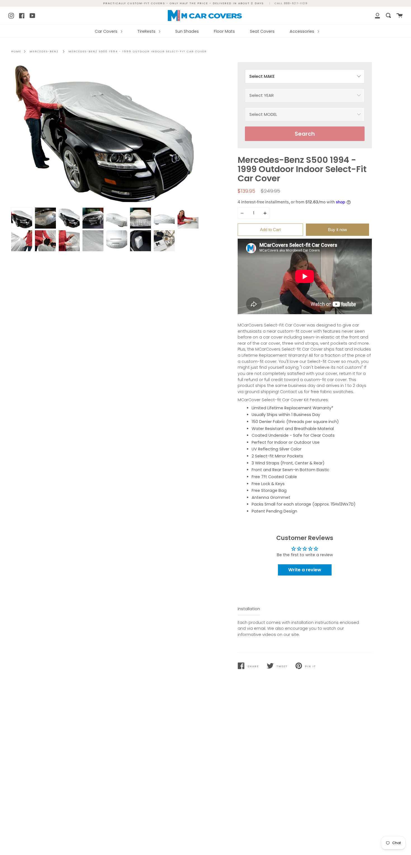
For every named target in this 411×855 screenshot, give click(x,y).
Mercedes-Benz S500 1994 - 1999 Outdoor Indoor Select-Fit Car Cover (137, 51)
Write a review (304, 570)
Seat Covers (262, 31)
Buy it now (337, 229)
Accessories (302, 31)
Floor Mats (224, 31)
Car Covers (107, 31)
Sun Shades (187, 31)
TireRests (147, 31)
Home (16, 51)
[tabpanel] (106, 133)
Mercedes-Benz (44, 51)
